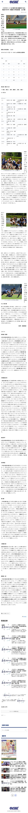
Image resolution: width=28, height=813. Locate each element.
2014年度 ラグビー (6, 613)
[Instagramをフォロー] (15, 795)
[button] (25, 730)
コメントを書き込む (14, 711)
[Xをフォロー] (12, 795)
